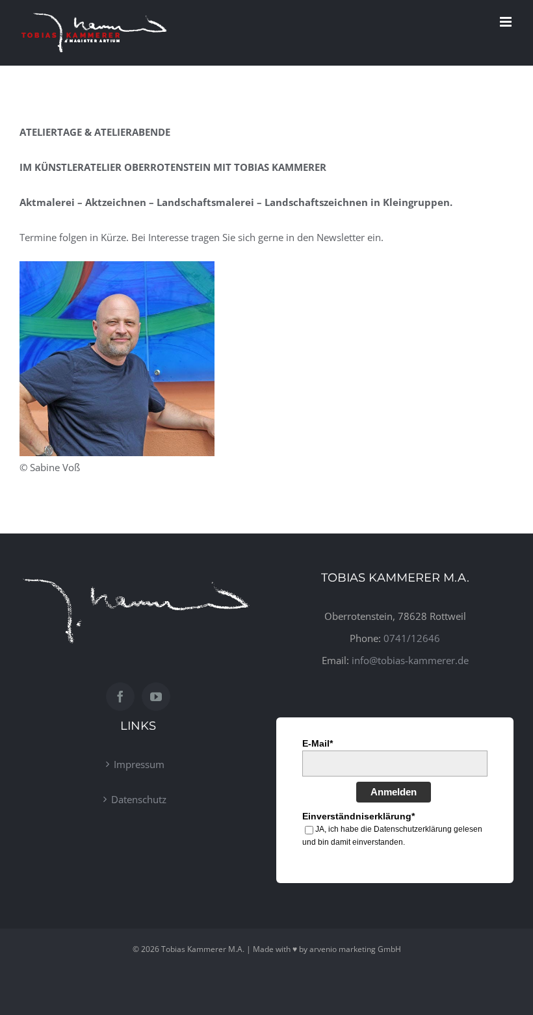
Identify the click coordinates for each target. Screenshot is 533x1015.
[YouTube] (156, 696)
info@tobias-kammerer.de (410, 660)
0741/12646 (412, 638)
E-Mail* (317, 743)
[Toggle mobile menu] (507, 22)
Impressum (139, 764)
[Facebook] (120, 696)
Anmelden (393, 791)
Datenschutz (138, 799)
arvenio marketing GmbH (355, 949)
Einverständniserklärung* (358, 816)
